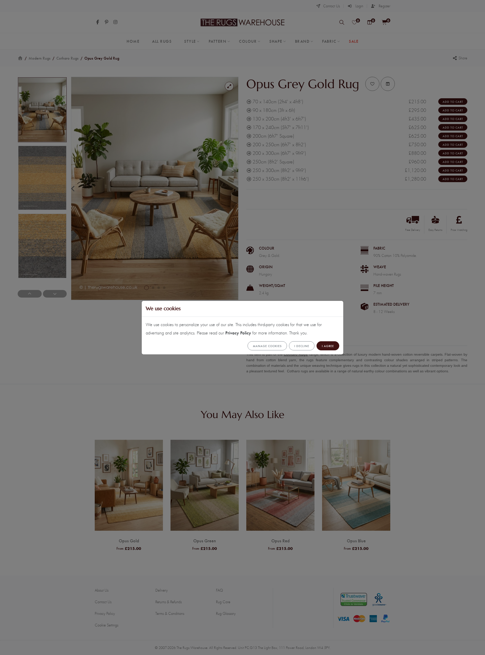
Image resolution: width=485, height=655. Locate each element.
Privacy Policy (238, 332)
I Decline (301, 346)
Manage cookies (267, 346)
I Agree (328, 346)
